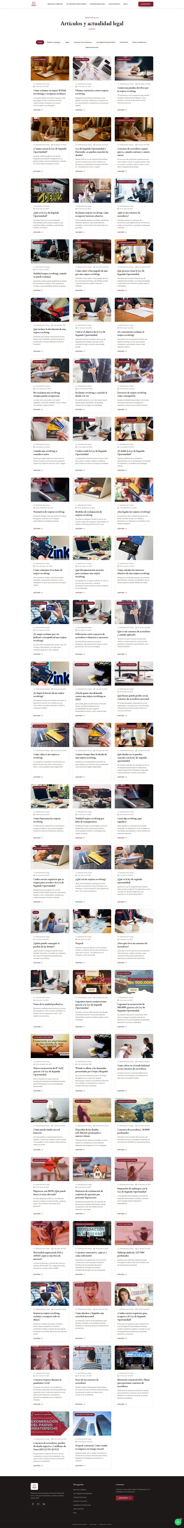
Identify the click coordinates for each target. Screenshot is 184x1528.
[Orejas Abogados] (34, 4)
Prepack (79, 943)
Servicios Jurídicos (55, 4)
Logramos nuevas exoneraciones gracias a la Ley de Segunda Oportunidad (91, 1005)
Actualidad (124, 42)
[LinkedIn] (44, 1504)
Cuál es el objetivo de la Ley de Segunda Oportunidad (90, 333)
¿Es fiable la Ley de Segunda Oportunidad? (130, 452)
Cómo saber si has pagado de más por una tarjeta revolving (91, 272)
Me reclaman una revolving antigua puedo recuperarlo (46, 394)
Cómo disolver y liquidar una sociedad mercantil (89, 1315)
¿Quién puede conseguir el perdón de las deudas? (46, 945)
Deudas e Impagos (53, 42)
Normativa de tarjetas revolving (48, 511)
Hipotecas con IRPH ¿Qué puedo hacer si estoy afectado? (49, 1192)
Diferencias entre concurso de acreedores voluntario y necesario (91, 636)
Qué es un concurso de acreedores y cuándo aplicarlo (133, 633)
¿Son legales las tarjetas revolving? (134, 511)
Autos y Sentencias (139, 42)
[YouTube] (38, 1504)
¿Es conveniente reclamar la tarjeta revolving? (130, 333)
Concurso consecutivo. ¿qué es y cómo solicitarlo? (91, 1254)
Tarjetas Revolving (97, 4)
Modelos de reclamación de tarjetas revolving (88, 513)
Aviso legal (92, 1524)
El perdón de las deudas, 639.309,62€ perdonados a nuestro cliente (88, 1133)
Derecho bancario (92, 47)
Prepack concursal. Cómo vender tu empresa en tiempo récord (91, 1447)
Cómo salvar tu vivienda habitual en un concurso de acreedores (133, 1067)
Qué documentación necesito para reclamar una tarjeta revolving (89, 573)
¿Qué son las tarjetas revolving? (90, 879)
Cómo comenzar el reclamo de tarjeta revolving (48, 571)
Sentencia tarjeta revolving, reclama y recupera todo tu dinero (46, 1316)
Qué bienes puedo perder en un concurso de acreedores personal (133, 697)
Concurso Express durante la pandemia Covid (47, 1381)
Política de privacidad (79, 1524)
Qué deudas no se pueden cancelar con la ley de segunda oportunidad (132, 757)
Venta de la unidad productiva (48, 1004)
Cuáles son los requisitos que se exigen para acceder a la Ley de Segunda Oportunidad (48, 882)
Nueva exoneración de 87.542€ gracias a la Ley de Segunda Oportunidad (48, 1071)
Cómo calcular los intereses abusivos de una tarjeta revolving (133, 571)
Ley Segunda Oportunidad (76, 4)
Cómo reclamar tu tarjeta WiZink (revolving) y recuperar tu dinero (49, 92)
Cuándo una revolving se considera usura (45, 452)
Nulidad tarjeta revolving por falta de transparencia (89, 820)
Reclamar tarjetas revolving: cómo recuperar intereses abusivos (92, 214)
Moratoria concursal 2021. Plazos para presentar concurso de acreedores (133, 1383)
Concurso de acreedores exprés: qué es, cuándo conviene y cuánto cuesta (133, 152)
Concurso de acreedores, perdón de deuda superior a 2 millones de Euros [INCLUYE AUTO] (49, 1446)
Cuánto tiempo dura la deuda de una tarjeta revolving (91, 756)
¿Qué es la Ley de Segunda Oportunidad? (46, 214)
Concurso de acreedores (83, 42)
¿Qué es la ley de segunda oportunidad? (129, 881)
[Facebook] (33, 1504)
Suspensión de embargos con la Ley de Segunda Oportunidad (132, 1190)
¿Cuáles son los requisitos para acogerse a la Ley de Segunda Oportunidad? (132, 1316)
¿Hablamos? (146, 4)
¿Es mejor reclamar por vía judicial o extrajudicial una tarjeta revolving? (49, 637)
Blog (125, 4)
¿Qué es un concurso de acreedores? (128, 214)
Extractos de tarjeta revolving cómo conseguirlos (131, 394)
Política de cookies (105, 1524)
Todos (40, 42)
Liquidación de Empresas (82, 1505)
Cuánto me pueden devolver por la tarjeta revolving (133, 89)
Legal (67, 42)
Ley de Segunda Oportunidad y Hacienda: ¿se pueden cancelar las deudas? (91, 152)
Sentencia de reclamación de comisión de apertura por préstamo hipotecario (89, 1194)
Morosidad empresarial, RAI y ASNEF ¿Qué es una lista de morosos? (48, 1256)
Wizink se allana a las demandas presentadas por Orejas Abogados (91, 1070)
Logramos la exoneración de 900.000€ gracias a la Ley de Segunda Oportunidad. (131, 1007)
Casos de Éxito (114, 4)
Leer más (37, 110)
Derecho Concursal (80, 1501)
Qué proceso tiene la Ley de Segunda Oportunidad (130, 272)
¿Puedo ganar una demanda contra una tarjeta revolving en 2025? (90, 696)
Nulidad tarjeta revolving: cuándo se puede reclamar (49, 275)
